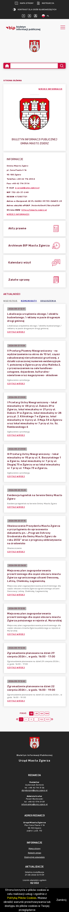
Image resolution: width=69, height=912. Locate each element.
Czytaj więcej (16, 332)
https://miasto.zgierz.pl (34, 210)
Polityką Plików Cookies (21, 898)
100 (47, 713)
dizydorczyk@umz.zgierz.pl (35, 790)
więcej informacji (50, 89)
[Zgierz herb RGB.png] (34, 46)
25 (36, 713)
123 (47, 719)
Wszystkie (10, 301)
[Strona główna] (7, 66)
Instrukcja (48, 3)
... (36, 719)
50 (42, 713)
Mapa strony (26, 3)
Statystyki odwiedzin (34, 857)
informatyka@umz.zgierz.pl (34, 804)
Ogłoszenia (48, 301)
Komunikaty (29, 301)
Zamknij (61, 900)
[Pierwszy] (17, 719)
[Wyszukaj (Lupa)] (61, 65)
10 (31, 713)
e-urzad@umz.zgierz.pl (27, 188)
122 (41, 719)
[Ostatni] (52, 719)
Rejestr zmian (34, 853)
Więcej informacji (18, 214)
